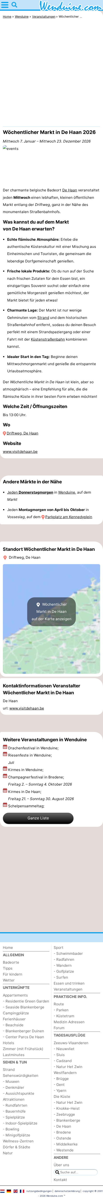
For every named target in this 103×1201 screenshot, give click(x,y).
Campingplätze (16, 1013)
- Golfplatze (64, 971)
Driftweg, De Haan (22, 433)
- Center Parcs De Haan (23, 1037)
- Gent (59, 1084)
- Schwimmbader (68, 953)
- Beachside (13, 1025)
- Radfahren (64, 959)
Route (59, 1004)
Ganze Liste (38, 818)
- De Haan (62, 1126)
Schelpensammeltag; (26, 806)
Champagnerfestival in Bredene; (40, 781)
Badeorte (11, 962)
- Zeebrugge (64, 1114)
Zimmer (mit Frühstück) (23, 1049)
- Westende (64, 1150)
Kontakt (60, 1179)
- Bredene (62, 1132)
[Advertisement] (51, 73)
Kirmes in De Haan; (41, 795)
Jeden (30, 492)
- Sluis (59, 1055)
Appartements (15, 995)
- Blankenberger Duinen (23, 1031)
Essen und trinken (69, 983)
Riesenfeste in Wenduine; (30, 759)
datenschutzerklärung (67, 1191)
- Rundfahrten (15, 1105)
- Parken (61, 1010)
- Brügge (61, 1078)
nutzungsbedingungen (39, 1191)
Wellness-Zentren (18, 1141)
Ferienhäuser (14, 1019)
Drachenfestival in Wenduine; (33, 748)
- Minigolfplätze (16, 1135)
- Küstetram (64, 1016)
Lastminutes (13, 1055)
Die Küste (62, 1096)
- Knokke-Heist (67, 1108)
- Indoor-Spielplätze (20, 1123)
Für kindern (12, 974)
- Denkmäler (13, 1087)
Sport (58, 947)
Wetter (9, 980)
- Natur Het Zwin (68, 1066)
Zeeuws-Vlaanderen (71, 1043)
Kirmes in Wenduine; (26, 769)
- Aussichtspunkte (18, 1093)
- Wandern (63, 965)
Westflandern (65, 1072)
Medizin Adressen (69, 1022)
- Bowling (11, 1129)
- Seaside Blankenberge (23, 1007)
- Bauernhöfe (14, 1111)
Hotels (8, 1043)
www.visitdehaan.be (20, 451)
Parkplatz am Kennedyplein (68, 517)
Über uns (61, 1165)
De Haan (69, 190)
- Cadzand (63, 1060)
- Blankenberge (67, 1120)
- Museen (11, 1081)
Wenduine (66, 492)
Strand (43, 317)
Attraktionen (13, 1099)
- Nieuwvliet (64, 1049)
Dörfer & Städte (16, 1147)
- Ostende (62, 1138)
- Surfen (61, 977)
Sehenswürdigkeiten (20, 1075)
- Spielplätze (14, 1117)
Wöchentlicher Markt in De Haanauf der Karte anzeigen (51, 611)
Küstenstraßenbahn (48, 339)
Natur (8, 1153)
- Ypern (60, 1090)
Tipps (7, 968)
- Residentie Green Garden (26, 1001)
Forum (59, 1028)
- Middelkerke (66, 1144)
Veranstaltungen (68, 989)
